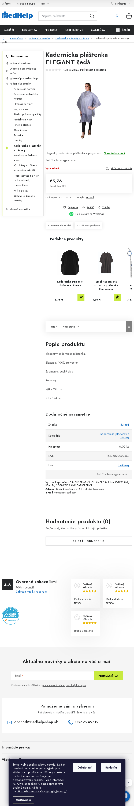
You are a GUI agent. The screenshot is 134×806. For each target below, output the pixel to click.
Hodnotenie (69, 326)
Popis (52, 326)
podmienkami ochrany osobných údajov (64, 685)
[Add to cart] (80, 297)
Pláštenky (123, 465)
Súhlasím (111, 768)
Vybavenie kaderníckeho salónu (23, 71)
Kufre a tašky (21, 190)
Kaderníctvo (19, 56)
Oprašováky (20, 130)
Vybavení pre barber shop (24, 78)
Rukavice (19, 135)
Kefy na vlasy (21, 109)
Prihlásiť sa (108, 676)
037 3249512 (118, 16)
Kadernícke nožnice (24, 89)
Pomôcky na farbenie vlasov (25, 158)
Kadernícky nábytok (20, 63)
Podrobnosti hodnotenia (93, 69)
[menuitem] (11, 30)
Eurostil (90, 197)
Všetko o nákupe (26, 3)
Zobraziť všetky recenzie (31, 592)
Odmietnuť (84, 768)
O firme (6, 3)
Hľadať (92, 16)
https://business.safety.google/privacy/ (42, 791)
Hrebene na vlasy (23, 104)
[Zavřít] (128, 782)
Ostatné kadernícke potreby (24, 198)
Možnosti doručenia (121, 168)
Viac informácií (114, 153)
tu (14, 784)
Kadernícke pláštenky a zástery (27, 148)
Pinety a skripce (22, 125)
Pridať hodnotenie (89, 541)
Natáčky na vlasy (23, 119)
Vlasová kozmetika (20, 209)
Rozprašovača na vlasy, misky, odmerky (26, 178)
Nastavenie (23, 800)
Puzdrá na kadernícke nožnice (26, 96)
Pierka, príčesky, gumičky (28, 114)
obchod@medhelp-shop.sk (36, 722)
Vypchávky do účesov (26, 165)
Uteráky (18, 140)
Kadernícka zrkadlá (24, 170)
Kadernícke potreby (20, 83)
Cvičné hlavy (21, 185)
